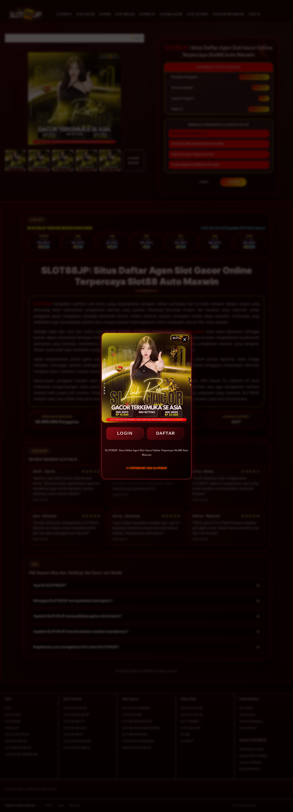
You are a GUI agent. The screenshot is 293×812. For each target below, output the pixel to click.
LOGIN (125, 433)
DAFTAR (165, 433)
